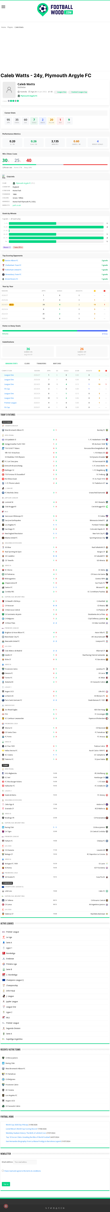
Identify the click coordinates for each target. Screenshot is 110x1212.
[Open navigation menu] (3, 7)
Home (3, 27)
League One (61, 92)
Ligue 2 (9, 1012)
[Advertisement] (55, 51)
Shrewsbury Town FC (13, 274)
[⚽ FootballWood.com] (55, 9)
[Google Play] (64, 1208)
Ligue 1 (9, 948)
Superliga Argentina (14, 1039)
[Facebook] (48, 1208)
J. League (10, 996)
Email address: (7, 1162)
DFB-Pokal (10, 991)
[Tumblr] (59, 1208)
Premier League (10, 403)
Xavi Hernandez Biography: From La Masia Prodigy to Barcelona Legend (33, 1141)
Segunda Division (13, 1028)
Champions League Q (15, 980)
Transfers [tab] (41, 364)
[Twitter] (51, 1208)
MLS (8, 1018)
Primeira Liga (11, 964)
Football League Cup (79, 92)
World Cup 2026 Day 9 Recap (17, 1125)
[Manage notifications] (6, 1206)
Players (10, 27)
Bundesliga (10, 953)
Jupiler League (12, 1001)
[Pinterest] (54, 1208)
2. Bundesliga (11, 975)
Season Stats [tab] (11, 364)
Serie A (9, 943)
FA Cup (7, 389)
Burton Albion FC (11, 260)
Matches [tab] (57, 364)
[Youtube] (56, 1208)
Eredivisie (10, 959)
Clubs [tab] (27, 364)
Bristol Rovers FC (11, 279)
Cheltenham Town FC (13, 265)
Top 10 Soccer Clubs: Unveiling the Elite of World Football (28, 1137)
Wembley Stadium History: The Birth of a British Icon (26, 1133)
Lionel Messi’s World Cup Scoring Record (21, 1129)
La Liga (9, 937)
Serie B (9, 969)
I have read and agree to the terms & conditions (22, 1171)
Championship (12, 985)
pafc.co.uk (17, 205)
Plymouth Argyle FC (29, 96)
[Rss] (46, 1208)
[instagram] (61, 1208)
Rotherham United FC (13, 270)
